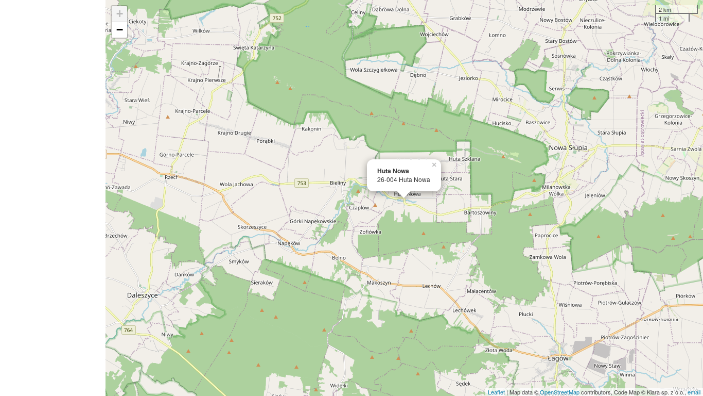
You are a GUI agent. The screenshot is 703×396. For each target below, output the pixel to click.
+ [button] (119, 13)
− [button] (119, 29)
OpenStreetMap (559, 392)
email (694, 392)
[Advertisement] (53, 198)
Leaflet (496, 392)
